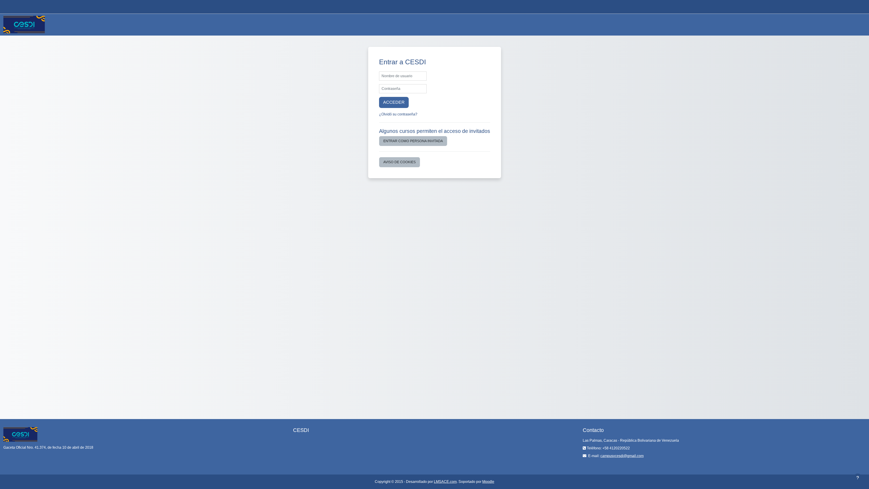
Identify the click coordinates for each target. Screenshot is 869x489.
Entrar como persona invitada (413, 141)
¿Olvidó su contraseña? (398, 114)
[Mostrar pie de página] (858, 478)
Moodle (488, 482)
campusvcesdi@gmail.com (622, 456)
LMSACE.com (445, 482)
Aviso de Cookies (399, 162)
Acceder (394, 102)
